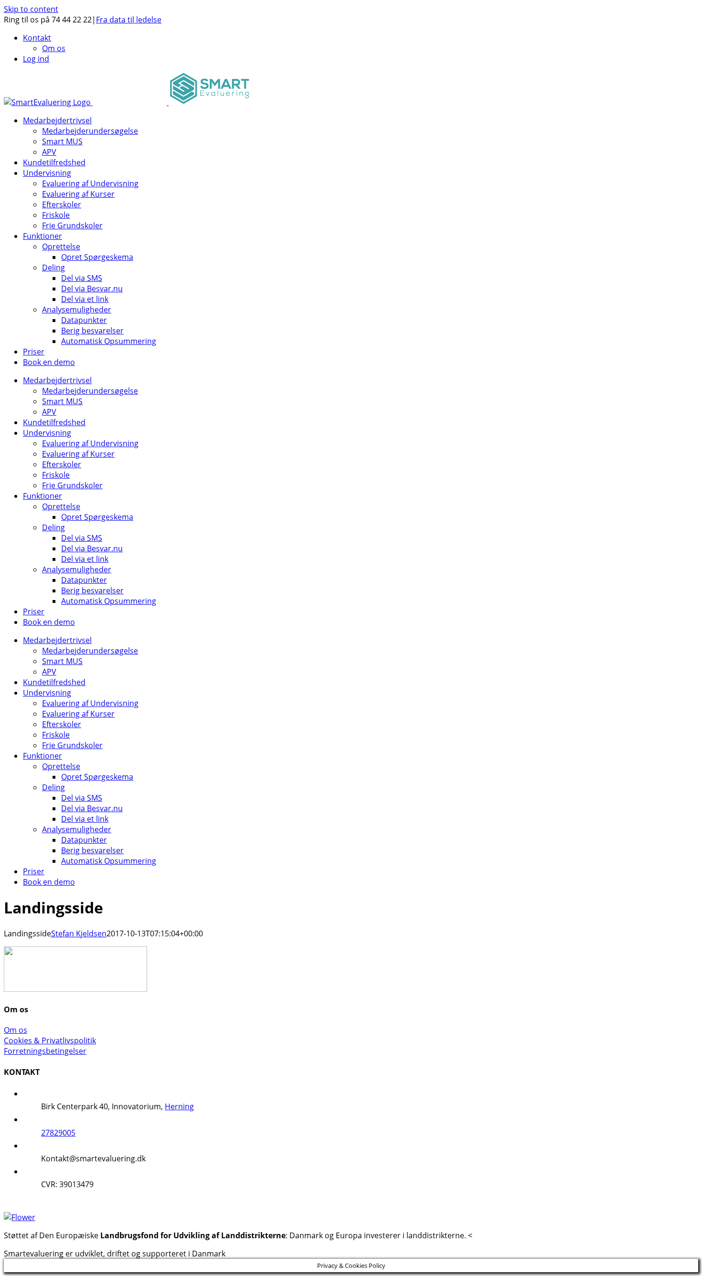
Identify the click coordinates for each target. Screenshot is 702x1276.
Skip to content (31, 9)
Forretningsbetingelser (45, 1051)
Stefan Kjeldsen (78, 933)
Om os (15, 1030)
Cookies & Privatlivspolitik (50, 1040)
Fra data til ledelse (128, 19)
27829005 (58, 1132)
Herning (179, 1106)
